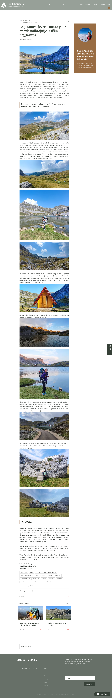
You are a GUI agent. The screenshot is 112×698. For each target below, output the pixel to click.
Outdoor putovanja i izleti (26, 585)
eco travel (59, 578)
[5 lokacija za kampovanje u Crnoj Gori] (58, 613)
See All (67, 603)
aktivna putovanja (40, 575)
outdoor (44, 578)
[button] (109, 7)
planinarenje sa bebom (27, 575)
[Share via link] (32, 591)
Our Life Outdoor (16, 3)
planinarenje (24, 572)
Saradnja (46, 679)
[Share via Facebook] (20, 591)
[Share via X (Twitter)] (24, 591)
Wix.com (72, 694)
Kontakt (46, 685)
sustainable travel (38, 582)
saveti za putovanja (26, 582)
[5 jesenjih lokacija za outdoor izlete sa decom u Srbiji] (30, 613)
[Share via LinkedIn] (28, 591)
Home (45, 668)
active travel (36, 578)
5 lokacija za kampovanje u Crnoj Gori (57, 624)
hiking (31, 572)
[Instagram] (110, 346)
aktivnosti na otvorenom (54, 575)
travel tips (51, 578)
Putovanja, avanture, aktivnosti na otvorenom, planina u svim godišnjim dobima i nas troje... (85, 65)
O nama (46, 676)
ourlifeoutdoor (52, 572)
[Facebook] (110, 352)
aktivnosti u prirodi (41, 572)
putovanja (48, 582)
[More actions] (68, 21)
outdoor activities (25, 578)
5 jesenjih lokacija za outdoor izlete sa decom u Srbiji (29, 624)
